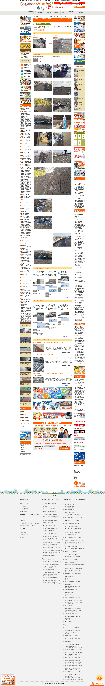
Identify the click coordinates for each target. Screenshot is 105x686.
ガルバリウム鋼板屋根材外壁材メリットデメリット (80, 204)
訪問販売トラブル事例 (79, 346)
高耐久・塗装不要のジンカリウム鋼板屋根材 (26, 280)
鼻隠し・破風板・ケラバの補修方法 (26, 131)
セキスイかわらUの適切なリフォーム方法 (72, 514)
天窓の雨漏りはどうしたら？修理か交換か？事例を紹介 (74, 561)
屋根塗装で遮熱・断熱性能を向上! (79, 309)
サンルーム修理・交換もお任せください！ (79, 383)
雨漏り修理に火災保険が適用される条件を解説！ (79, 314)
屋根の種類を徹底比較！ (77, 234)
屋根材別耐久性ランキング (24, 249)
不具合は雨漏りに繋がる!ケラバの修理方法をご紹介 (73, 568)
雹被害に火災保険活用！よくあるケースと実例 (79, 317)
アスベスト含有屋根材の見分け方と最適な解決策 (26, 233)
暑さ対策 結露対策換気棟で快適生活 (25, 214)
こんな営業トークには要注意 (79, 344)
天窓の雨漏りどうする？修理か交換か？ (26, 302)
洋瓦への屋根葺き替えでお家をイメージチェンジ (26, 261)
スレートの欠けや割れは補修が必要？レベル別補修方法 (74, 548)
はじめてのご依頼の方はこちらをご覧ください (51, 501)
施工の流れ (56, 12)
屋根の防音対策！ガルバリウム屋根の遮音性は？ (80, 207)
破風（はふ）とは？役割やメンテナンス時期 (26, 320)
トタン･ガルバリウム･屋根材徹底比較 (25, 268)
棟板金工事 (80, 98)
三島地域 (22, 445)
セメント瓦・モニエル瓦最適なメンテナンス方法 (26, 168)
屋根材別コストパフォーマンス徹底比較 (26, 246)
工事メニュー (64, 12)
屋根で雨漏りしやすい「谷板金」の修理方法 (25, 225)
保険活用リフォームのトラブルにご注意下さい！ (73, 649)
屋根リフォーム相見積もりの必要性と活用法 (50, 545)
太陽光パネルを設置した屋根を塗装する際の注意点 (52, 580)
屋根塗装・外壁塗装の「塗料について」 (71, 509)
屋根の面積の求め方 (25, 194)
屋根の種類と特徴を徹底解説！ (25, 109)
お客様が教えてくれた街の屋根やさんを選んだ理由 (30, 523)
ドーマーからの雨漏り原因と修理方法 (25, 299)
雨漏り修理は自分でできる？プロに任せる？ (26, 120)
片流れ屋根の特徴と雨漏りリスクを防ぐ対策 (26, 202)
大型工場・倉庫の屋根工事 (47, 531)
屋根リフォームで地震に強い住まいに (49, 525)
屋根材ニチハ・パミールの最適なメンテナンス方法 (80, 259)
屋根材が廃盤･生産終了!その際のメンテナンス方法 (73, 571)
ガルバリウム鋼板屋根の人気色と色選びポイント (73, 537)
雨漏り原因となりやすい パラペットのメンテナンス (52, 561)
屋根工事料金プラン (46, 506)
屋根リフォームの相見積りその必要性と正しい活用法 (80, 330)
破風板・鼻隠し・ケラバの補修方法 (71, 559)
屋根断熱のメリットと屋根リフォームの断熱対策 (26, 308)
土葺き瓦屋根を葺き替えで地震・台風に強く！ (26, 171)
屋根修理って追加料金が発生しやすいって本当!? (79, 355)
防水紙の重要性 (24, 237)
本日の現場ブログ (24, 522)
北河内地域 (23, 451)
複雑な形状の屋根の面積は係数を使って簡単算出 (73, 586)
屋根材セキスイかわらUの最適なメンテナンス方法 (80, 262)
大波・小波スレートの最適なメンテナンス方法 (26, 177)
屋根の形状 (23, 199)
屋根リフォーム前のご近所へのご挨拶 (79, 333)
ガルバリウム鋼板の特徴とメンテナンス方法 (26, 277)
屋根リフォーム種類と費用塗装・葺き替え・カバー (80, 236)
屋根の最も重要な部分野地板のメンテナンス (25, 240)
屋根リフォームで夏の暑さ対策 (48, 530)
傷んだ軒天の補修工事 (68, 621)
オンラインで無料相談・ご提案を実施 (49, 503)
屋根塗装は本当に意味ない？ (24, 117)
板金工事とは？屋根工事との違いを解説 (26, 123)
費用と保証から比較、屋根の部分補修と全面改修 (80, 225)
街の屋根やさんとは (24, 501)
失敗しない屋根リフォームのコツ (79, 217)
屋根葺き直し (81, 93)
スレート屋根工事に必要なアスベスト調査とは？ (26, 314)
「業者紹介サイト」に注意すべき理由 (79, 363)
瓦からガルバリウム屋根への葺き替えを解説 (79, 187)
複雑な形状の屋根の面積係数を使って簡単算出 (26, 197)
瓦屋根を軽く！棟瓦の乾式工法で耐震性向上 (72, 597)
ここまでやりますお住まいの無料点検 (72, 13)
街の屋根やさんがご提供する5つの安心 (32, 13)
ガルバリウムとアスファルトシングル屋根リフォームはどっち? (26, 264)
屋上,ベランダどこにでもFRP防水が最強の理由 (26, 156)
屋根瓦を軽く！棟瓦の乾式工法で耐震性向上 (79, 292)
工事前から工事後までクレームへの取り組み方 (79, 335)
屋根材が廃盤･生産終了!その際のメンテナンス (26, 258)
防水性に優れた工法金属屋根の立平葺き (25, 186)
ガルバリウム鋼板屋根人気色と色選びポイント (79, 196)
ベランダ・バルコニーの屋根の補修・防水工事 (51, 528)
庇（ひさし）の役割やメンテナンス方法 (26, 296)
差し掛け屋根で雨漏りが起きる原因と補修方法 (73, 662)
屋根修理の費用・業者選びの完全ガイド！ (26, 114)
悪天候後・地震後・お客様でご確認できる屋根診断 (73, 507)
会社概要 (81, 12)
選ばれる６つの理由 (24, 503)
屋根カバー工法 (81, 75)
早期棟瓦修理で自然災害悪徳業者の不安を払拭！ (26, 174)
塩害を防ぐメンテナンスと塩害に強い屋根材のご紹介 (74, 652)
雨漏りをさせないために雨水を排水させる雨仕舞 (26, 222)
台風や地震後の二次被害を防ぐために (79, 289)
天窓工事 (80, 108)
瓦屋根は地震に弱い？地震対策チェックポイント (80, 295)
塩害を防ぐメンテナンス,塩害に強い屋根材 (26, 252)
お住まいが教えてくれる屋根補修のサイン (79, 228)
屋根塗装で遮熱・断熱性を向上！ (70, 592)
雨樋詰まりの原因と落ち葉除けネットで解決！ (80, 394)
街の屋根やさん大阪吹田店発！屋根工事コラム (29, 525)
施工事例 (40, 12)
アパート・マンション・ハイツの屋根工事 (50, 533)
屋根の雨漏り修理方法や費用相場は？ (26, 290)
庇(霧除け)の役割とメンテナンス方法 (25, 180)
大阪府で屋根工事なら (25, 420)
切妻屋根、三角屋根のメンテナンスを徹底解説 (26, 205)
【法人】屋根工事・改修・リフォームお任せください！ (52, 536)
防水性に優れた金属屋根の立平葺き (71, 646)
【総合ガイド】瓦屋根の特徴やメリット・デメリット (74, 540)
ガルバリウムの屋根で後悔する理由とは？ (25, 271)
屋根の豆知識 (23, 243)
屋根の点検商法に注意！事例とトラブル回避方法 (79, 349)
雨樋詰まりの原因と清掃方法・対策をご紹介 (50, 574)
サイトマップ (23, 539)
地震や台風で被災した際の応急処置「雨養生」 (26, 189)
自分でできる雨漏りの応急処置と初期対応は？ (79, 312)
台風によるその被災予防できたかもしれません (80, 281)
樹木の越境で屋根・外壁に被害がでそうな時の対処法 (80, 358)
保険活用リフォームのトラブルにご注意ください (80, 361)
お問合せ (23, 426)
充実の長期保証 (24, 509)
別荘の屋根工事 (78, 404)
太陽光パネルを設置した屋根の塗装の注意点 (79, 253)
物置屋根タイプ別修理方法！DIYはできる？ (79, 380)
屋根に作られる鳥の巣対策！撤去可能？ (79, 397)
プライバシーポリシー (25, 423)
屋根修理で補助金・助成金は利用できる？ (79, 320)
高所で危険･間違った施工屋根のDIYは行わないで (26, 283)
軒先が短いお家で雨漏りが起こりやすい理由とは (26, 230)
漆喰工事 (80, 79)
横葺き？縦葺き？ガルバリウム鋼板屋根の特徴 (80, 201)
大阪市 (22, 449)
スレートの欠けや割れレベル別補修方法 (79, 242)
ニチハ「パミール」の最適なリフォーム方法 (72, 515)
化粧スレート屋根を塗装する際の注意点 (79, 256)
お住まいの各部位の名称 (26, 111)
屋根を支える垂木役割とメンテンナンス (25, 287)
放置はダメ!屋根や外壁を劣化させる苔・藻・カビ (26, 255)
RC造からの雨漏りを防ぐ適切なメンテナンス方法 (26, 293)
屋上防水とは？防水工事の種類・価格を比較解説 (26, 159)
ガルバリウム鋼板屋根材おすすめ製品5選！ (79, 198)
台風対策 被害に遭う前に (47, 523)
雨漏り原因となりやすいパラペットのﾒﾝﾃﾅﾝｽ (26, 153)
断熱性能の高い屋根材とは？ (24, 305)
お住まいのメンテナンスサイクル (70, 625)
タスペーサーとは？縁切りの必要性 (25, 143)
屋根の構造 (23, 128)
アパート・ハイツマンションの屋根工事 (79, 402)
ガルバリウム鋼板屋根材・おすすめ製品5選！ (72, 526)
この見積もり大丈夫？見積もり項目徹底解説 (79, 338)
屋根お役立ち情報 (78, 277)
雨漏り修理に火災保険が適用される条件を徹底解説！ (74, 679)
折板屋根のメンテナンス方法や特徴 (71, 551)
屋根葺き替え (81, 70)
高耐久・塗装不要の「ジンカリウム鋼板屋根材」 (73, 608)
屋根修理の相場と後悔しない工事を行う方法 (79, 219)
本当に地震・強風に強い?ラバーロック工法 (26, 192)
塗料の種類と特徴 (79, 421)
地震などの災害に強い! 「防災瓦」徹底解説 (79, 298)
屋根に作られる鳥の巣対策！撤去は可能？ (50, 577)
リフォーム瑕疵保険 (24, 508)
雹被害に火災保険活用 (68, 676)
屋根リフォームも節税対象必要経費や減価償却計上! (80, 410)
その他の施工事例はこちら (67, 297)
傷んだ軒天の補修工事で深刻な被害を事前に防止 (26, 140)
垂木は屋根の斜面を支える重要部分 (49, 555)
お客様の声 (48, 12)
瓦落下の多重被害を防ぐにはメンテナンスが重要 (79, 283)
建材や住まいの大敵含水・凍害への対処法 (25, 217)
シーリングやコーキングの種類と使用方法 (26, 183)
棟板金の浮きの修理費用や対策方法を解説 (26, 126)
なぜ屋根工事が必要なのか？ (79, 214)
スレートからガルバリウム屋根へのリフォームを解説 (80, 184)
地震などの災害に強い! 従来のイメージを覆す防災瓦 (74, 600)
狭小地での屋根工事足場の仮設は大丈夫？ (79, 267)
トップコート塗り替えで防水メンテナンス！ (26, 317)
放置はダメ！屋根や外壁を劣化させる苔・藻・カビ (73, 654)
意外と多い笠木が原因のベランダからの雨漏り (26, 137)
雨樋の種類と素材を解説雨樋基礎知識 (26, 311)
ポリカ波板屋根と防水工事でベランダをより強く (80, 388)
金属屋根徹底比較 (68, 641)
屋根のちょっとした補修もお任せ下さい (50, 511)
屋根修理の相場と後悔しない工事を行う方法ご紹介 (52, 542)
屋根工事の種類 (79, 66)
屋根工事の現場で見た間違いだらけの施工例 (79, 300)
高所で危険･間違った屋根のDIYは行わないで (72, 611)
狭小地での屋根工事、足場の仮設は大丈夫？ (72, 521)
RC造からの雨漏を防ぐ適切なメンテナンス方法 (73, 610)
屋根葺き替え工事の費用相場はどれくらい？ (79, 222)
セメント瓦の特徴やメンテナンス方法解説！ (26, 165)
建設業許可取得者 (24, 417)
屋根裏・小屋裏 (24, 211)
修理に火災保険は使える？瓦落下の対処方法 (80, 286)
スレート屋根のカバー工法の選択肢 (80, 239)
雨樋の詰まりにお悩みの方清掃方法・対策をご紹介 (80, 391)
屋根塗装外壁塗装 (80, 103)
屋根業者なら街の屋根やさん (26, 534)
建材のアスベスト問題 (25, 235)
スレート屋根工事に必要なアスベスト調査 (72, 603)
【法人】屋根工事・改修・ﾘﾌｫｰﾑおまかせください (80, 407)
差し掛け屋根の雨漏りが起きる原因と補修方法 (26, 208)
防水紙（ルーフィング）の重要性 (70, 632)
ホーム (23, 12)
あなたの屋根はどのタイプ (69, 504)
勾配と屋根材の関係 (25, 219)
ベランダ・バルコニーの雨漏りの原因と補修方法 (26, 162)
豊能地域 (22, 447)
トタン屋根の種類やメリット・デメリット (79, 248)
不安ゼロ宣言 (23, 506)
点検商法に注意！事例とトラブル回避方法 (50, 514)
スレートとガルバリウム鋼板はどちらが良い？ (79, 181)
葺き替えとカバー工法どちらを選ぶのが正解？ (79, 231)
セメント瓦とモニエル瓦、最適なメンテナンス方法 (73, 554)
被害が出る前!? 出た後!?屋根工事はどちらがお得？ (80, 341)
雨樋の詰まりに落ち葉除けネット (48, 575)
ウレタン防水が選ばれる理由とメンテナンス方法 (26, 146)
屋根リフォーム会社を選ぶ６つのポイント (80, 275)
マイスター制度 (24, 511)
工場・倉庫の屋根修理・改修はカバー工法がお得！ (80, 385)
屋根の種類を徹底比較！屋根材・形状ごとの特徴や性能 (74, 542)
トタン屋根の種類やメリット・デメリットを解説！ (73, 549)
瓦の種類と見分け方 (25, 227)
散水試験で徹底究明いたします (48, 522)
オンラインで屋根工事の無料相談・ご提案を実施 (79, 327)
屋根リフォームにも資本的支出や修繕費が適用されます (52, 550)
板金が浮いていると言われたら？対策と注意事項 (80, 352)
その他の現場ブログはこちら (67, 385)
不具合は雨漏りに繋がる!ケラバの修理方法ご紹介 (26, 134)
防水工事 (80, 89)
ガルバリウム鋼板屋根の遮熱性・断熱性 (79, 193)
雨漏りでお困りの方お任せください (49, 509)
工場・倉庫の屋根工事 (79, 399)
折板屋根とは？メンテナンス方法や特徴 (79, 250)
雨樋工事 (80, 84)
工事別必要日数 (78, 272)
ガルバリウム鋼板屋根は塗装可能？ (79, 190)
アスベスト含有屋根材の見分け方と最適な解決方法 (73, 602)
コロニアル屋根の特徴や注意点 (78, 245)
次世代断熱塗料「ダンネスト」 (78, 306)
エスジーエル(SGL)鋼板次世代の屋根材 (25, 274)
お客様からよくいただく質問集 (70, 512)
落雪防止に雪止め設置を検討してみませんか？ (51, 567)
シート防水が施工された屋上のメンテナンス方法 (26, 149)
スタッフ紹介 (23, 414)
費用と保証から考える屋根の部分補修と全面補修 (51, 552)
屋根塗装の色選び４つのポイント (78, 303)
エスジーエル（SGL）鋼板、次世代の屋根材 (72, 644)
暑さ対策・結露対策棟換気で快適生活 (71, 589)
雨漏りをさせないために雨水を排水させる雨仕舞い (73, 663)
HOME (34, 16)
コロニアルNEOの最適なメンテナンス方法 (79, 265)
